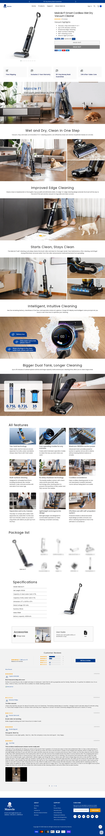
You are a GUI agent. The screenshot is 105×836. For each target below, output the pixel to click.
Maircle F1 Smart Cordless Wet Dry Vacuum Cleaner (74, 14)
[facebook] (56, 50)
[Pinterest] (83, 816)
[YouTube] (92, 816)
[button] (21, 61)
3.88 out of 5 (24, 660)
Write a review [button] (85, 660)
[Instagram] (79, 816)
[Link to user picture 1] (9, 690)
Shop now (21, 636)
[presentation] (2, 36)
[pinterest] (63, 50)
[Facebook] (75, 816)
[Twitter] (96, 816)
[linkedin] (67, 50)
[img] (9, 674)
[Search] (94, 6)
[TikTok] (88, 816)
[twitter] (60, 50)
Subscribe (95, 810)
